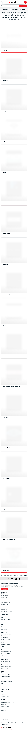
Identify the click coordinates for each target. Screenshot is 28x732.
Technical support (5, 689)
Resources (3, 704)
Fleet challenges (5, 706)
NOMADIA (5, 55)
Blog (2, 700)
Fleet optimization (5, 599)
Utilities (3, 641)
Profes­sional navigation (6, 606)
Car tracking (4, 597)
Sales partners (4, 659)
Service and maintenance (7, 634)
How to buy (4, 626)
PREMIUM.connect (5, 604)
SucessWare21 (6, 270)
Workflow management (6, 600)
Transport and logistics (6, 635)
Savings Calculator (5, 696)
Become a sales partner (6, 663)
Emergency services (5, 644)
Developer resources (6, 666)
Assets (2, 607)
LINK (2, 617)
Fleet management (5, 593)
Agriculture (3, 655)
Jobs (2, 683)
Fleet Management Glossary (7, 702)
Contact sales (4, 627)
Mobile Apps (4, 621)
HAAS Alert (5, 117)
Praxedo (4, 25)
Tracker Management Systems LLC (11, 361)
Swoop (4, 300)
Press (2, 685)
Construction (4, 648)
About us (3, 679)
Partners (14, 575)
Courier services (4, 637)
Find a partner (20, 575)
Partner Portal (4, 668)
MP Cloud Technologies (8, 514)
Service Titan (5, 545)
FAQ (2, 691)
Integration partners (7, 575)
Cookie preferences (5, 674)
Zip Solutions (5, 453)
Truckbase (5, 392)
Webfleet (3, 615)
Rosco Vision (5, 178)
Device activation (5, 692)
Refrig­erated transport (6, 653)
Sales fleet (3, 646)
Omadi (4, 147)
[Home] (2, 575)
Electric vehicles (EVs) (6, 609)
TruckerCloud (6, 422)
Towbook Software (7, 331)
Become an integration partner (8, 664)
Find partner (4, 629)
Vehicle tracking (4, 595)
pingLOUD (5, 484)
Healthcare (3, 642)
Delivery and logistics (6, 651)
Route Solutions (6, 208)
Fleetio (4, 86)
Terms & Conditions (5, 676)
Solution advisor (4, 694)
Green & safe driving (5, 602)
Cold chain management (6, 611)
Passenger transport (5, 639)
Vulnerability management (7, 681)
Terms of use (4, 678)
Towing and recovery (6, 649)
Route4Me (5, 239)
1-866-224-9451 (4, 710)
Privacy (3, 672)
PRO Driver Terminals (6, 619)
